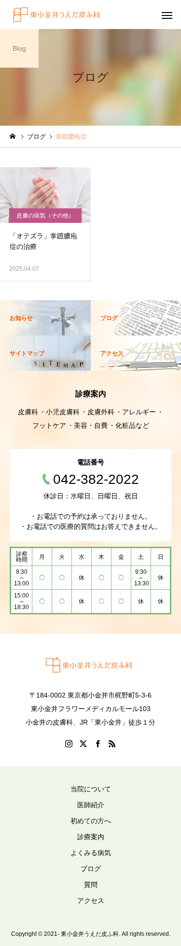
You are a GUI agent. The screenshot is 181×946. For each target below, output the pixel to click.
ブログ (91, 869)
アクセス (90, 900)
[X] (83, 743)
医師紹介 (90, 805)
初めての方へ (90, 821)
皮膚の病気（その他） (45, 215)
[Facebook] (98, 743)
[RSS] (112, 743)
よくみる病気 (90, 853)
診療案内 (90, 837)
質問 (90, 884)
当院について (90, 789)
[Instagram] (69, 743)
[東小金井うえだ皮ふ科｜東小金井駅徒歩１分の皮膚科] (58, 14)
